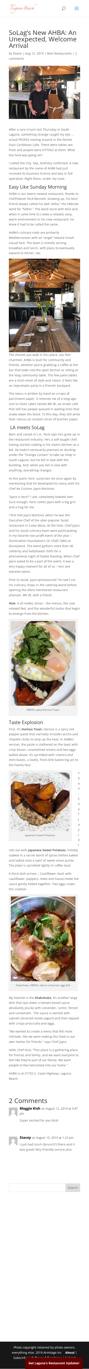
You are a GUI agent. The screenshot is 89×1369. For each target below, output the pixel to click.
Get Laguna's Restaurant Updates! (54, 1363)
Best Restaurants (59, 53)
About (70, 1352)
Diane (17, 53)
